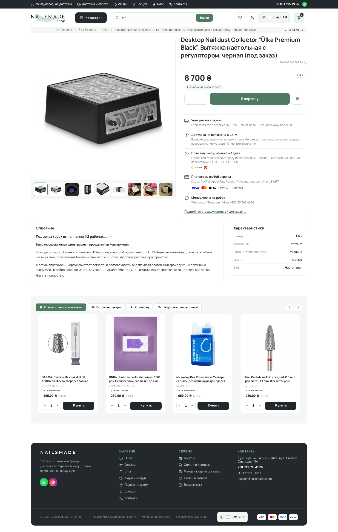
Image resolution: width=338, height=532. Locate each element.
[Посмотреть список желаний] (240, 17)
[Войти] (252, 17)
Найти (204, 18)
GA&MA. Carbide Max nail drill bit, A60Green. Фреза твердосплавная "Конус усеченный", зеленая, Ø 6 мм (67, 379)
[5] (103, 189)
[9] (166, 189)
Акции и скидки (135, 478)
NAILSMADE (58, 452)
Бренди (142, 4)
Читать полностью (50, 275)
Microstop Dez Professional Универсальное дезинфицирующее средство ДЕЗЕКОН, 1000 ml (202, 379)
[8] (150, 189)
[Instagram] (53, 482)
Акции (122, 4)
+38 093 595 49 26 (286, 4)
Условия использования (191, 516)
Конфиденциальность (156, 516)
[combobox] (157, 18)
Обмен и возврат (195, 478)
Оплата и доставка (197, 464)
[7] (134, 189)
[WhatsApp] (304, 4)
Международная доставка (54, 4)
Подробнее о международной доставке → (215, 211)
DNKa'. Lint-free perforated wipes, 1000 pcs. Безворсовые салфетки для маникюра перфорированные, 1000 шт (134, 379)
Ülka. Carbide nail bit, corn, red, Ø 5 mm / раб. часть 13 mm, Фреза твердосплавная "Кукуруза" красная (269, 379)
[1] (41, 189)
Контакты (180, 4)
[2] (56, 189)
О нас (129, 458)
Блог (160, 4)
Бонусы (189, 458)
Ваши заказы (193, 484)
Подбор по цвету (136, 484)
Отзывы (130, 464)
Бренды (130, 491)
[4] (88, 189)
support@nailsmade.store (255, 479)
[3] (72, 189)
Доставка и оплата (95, 4)
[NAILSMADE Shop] (50, 17)
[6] (119, 189)
